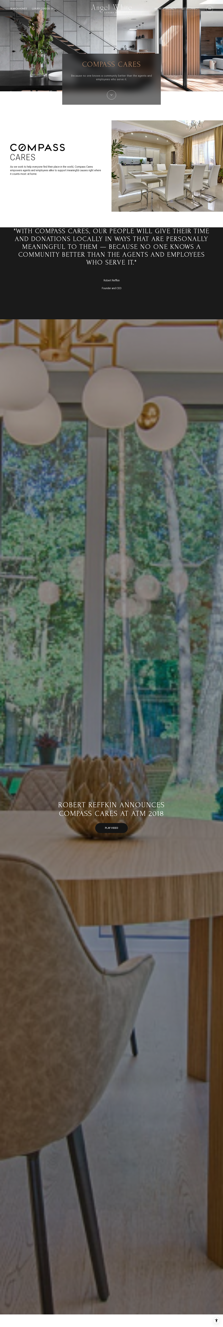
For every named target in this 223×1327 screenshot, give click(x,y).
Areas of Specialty (165, 8)
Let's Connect (190, 8)
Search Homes (18, 8)
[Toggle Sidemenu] (209, 9)
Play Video (111, 828)
